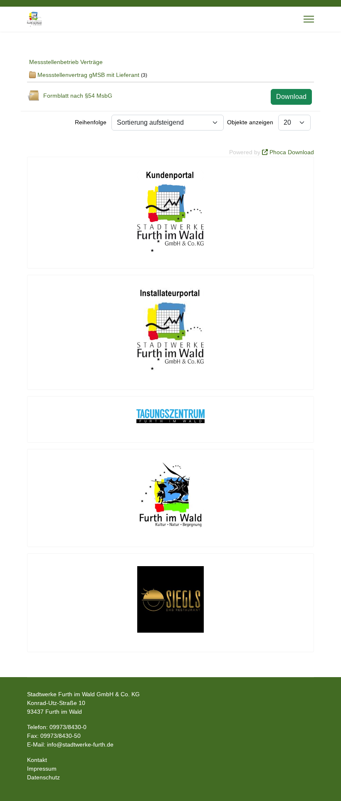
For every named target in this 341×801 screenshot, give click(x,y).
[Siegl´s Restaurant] (170, 599)
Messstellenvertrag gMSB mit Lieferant (88, 74)
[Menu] (309, 19)
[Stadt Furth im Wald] (170, 494)
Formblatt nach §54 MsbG (77, 95)
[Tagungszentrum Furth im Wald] (170, 416)
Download (291, 96)
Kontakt (37, 760)
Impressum (42, 768)
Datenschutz (43, 777)
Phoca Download (291, 152)
